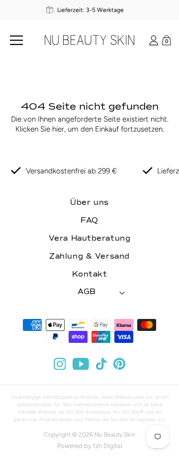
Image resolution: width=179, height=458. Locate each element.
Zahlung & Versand (89, 256)
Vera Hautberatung (90, 238)
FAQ (89, 220)
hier (58, 129)
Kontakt (89, 274)
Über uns (89, 202)
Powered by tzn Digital (89, 446)
